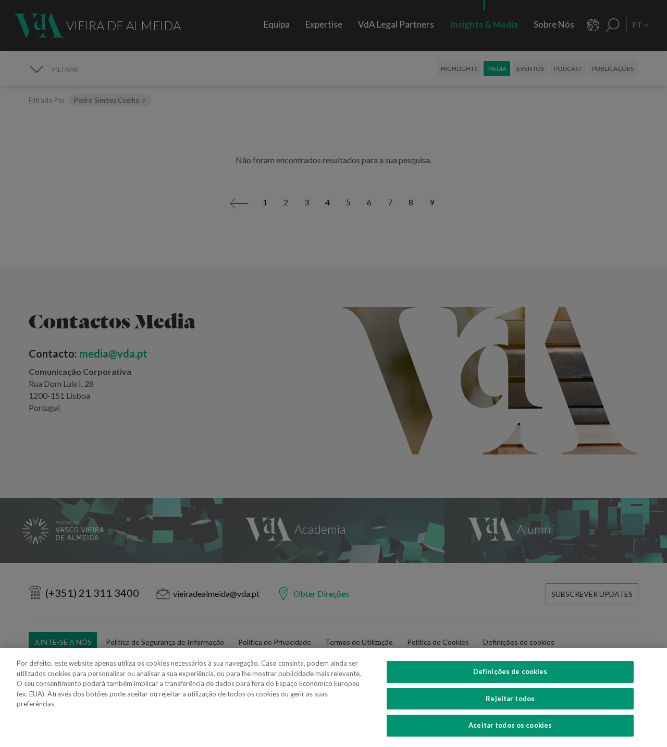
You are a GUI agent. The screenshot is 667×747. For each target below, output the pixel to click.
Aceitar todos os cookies (510, 725)
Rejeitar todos (510, 698)
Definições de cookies (510, 671)
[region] (333, 697)
